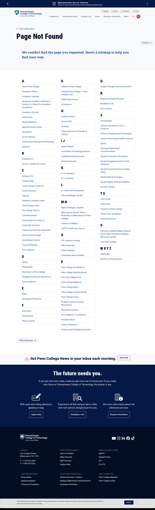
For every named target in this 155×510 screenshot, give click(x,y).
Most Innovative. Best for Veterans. (73, 3)
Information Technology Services (75, 151)
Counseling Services (31, 240)
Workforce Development (111, 259)
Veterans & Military (69, 223)
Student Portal (104, 457)
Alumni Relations (29, 122)
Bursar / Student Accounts (34, 164)
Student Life (86, 16)
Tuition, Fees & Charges (110, 214)
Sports (103, 143)
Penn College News (27, 29)
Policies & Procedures (30, 484)
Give (136, 11)
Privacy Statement (69, 324)
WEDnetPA (105, 254)
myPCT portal (73, 228)
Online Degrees (68, 250)
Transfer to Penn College (111, 209)
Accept (129, 502)
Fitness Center (28, 321)
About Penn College (30, 86)
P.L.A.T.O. (102, 464)
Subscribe (124, 358)
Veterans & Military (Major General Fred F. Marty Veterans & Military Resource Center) (115, 234)
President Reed (68, 320)
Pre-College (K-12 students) (73, 315)
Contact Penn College (31, 235)
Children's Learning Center (33, 201)
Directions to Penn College (33, 272)
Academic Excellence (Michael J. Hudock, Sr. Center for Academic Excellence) (36, 104)
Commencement (29, 215)
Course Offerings (29, 245)
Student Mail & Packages (111, 177)
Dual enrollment (29, 282)
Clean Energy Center (31, 205)
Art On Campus (28, 137)
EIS (100, 461)
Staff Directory (66, 461)
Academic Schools (30, 112)
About (97, 16)
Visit (115, 11)
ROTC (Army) (106, 109)
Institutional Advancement (72, 156)
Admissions (27, 117)
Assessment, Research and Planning (38, 142)
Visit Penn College (108, 242)
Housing (65, 126)
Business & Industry (112, 16)
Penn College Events (107, 481)
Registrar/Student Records (112, 99)
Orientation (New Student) (72, 255)
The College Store (30, 210)
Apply (106, 11)
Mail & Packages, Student (72, 207)
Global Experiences (69, 99)
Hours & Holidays (67, 453)
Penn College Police (70, 297)
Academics (54, 16)
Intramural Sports (69, 161)
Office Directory (68, 245)
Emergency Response (31, 299)
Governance (66, 104)
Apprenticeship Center (32, 127)
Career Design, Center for (33, 186)
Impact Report (67, 146)
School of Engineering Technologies (116, 133)
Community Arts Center (32, 220)
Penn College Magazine (71, 282)
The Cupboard (28, 250)
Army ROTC (27, 132)
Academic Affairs (30, 91)
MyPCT (102, 453)
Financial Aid (27, 316)
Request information (119, 414)
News (126, 16)
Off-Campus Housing (70, 240)
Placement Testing (69, 310)
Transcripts (105, 204)
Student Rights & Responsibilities (115, 182)
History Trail (66, 121)
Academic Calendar (30, 96)
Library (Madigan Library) (72, 195)
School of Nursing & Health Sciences (116, 138)
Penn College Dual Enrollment (74, 272)
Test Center (105, 199)
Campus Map (28, 181)
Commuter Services (31, 225)
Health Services (68, 116)
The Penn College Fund (71, 277)
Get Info (126, 11)
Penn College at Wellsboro (72, 267)
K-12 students (67, 178)
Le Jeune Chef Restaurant (72, 190)
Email (24, 294)
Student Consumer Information (114, 156)
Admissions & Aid (69, 16)
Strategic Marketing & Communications (75, 481)
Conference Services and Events (36, 230)
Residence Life (107, 104)
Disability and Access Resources (36, 277)
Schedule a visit (77, 414)
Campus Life (27, 176)
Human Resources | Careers (71, 477)
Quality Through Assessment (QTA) (116, 86)
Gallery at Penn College (71, 86)
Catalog (25, 196)
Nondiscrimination (28, 481)
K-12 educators (68, 173)
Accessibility (26, 477)
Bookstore (26, 159)
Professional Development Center (76, 329)
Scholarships (106, 121)
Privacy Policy (37, 504)
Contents (145, 43)
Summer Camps (107, 187)
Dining (24, 262)
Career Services (29, 191)
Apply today (36, 414)
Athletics (26, 147)
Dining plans (27, 267)
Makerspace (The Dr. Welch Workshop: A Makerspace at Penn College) (76, 215)
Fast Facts (26, 311)
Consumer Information (69, 484)
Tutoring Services (108, 219)
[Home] (28, 13)
